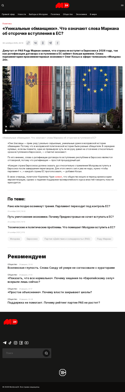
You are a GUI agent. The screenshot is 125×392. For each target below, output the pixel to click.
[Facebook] (21, 342)
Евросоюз (32, 239)
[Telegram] (4, 342)
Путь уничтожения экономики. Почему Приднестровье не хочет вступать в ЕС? (61, 216)
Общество (68, 14)
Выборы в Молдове (38, 14)
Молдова (15, 239)
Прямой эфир (8, 14)
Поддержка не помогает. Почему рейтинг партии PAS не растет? (54, 302)
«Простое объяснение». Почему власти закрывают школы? (50, 292)
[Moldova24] (62, 5)
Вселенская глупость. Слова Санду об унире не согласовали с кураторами (61, 267)
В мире (93, 14)
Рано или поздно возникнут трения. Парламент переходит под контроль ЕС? (59, 206)
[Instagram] (15, 342)
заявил (58, 176)
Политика (55, 14)
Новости (22, 14)
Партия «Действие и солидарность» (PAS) (67, 239)
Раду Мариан (104, 239)
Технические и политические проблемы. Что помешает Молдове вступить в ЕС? (61, 227)
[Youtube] (26, 342)
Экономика (81, 14)
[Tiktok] (10, 342)
